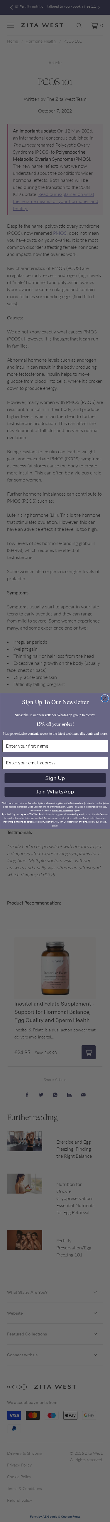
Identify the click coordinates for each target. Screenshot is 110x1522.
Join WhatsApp (55, 791)
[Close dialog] (104, 698)
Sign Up (55, 777)
